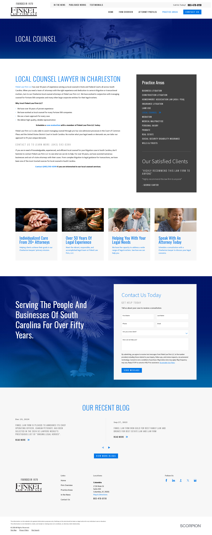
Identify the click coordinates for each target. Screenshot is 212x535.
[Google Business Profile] (195, 480)
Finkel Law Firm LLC (23, 87)
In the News (59, 4)
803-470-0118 (194, 5)
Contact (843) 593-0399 (46, 166)
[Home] (24, 9)
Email (159, 324)
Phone (125, 324)
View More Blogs (106, 455)
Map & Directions (100, 494)
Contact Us (192, 11)
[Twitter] (188, 480)
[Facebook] (166, 480)
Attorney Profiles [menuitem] (148, 12)
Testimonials (96, 4)
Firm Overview (67, 485)
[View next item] (109, 447)
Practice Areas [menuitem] (170, 12)
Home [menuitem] (110, 12)
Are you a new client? (130, 332)
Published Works (77, 4)
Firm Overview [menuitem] (126, 12)
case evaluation (53, 125)
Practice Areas (67, 490)
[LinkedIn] (173, 480)
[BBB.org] (180, 480)
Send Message (132, 370)
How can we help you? (130, 340)
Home (63, 480)
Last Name (160, 316)
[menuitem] (166, 91)
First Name (126, 316)
